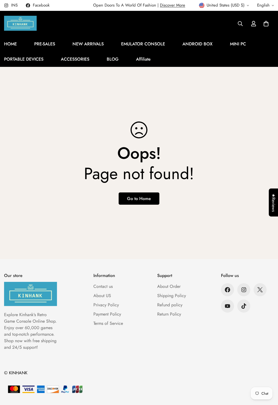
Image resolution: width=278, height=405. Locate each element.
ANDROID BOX (197, 44)
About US (102, 295)
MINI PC (238, 44)
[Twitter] (260, 289)
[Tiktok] (243, 306)
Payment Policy (107, 314)
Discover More (172, 5)
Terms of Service (108, 323)
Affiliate (143, 59)
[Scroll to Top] (267, 375)
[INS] (243, 289)
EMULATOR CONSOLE (143, 44)
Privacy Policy (106, 305)
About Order (169, 286)
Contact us (103, 286)
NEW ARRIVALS (88, 44)
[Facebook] (227, 289)
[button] (266, 23)
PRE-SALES (44, 44)
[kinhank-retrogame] (20, 23)
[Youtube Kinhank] (227, 306)
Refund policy (169, 305)
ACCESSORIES (75, 59)
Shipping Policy (171, 295)
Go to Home (139, 198)
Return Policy (169, 314)
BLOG (113, 59)
